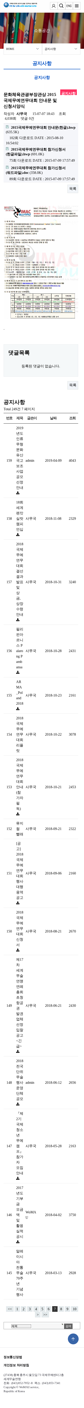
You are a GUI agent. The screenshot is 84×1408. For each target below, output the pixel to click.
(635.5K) (40, 130)
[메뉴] (76, 6)
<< (10, 1309)
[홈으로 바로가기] (17, 6)
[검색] (61, 6)
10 (74, 1309)
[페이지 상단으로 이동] (73, 1338)
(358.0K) (36, 170)
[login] (54, 6)
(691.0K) (36, 151)
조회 (72, 418)
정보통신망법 (13, 1357)
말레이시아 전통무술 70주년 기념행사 (19, 1272)
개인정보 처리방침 (16, 1365)
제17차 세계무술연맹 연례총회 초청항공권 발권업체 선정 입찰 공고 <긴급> (19, 1003)
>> (45, 1315)
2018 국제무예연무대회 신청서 (19, 928)
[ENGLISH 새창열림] (69, 6)
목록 (72, 189)
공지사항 (50, 49)
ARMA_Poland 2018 (19, 692)
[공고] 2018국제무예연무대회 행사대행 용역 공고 (19, 871)
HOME (10, 49)
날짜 (53, 418)
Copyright (10, 1387)
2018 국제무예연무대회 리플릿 (19, 734)
